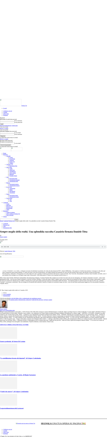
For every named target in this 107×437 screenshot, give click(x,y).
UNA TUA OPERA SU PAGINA (63, 423)
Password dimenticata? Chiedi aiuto (9, 125)
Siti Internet (12, 191)
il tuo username (18, 120)
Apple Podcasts (8, 251)
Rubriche (5, 154)
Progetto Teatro (13, 175)
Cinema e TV (9, 164)
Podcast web (9, 206)
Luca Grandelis (7, 294)
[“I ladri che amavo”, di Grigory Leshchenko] (8, 388)
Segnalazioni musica (14, 185)
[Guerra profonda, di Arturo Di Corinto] (8, 338)
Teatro (7, 194)
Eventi (11, 157)
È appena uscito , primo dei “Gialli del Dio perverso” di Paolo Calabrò (31, 299)
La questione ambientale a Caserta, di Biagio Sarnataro (18, 375)
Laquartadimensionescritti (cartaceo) (12, 408)
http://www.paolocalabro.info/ (7, 310)
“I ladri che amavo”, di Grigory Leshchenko (14, 391)
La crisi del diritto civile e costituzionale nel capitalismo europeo (25, 298)
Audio (7, 204)
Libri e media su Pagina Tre (13, 213)
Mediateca (5, 211)
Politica (11, 163)
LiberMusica (12, 171)
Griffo (10, 168)
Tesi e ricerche (9, 215)
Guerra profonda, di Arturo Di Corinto (12, 341)
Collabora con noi (7, 111)
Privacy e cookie (4, 128)
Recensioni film (13, 166)
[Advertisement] (28, 414)
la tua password (18, 122)
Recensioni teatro (13, 195)
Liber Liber (6, 113)
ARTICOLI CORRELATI (7, 324)
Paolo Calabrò (3, 237)
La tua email (17, 132)
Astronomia (12, 188)
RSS (14, 251)
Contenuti (5, 202)
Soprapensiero (6, 295)
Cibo (10, 201)
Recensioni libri (13, 178)
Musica (8, 182)
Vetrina (5, 216)
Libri (7, 177)
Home (4, 153)
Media (11, 190)
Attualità (8, 156)
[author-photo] (4, 307)
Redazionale (9, 208)
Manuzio (11, 174)
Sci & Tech (9, 187)
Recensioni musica (14, 184)
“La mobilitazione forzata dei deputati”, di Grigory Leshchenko (20, 358)
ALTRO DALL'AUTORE (21, 324)
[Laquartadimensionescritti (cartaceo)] (8, 405)
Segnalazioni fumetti (14, 180)
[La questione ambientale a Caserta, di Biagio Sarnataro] (8, 372)
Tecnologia (12, 192)
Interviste (8, 205)
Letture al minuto (10, 212)
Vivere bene (9, 198)
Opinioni (11, 160)
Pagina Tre (12, 161)
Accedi (5, 108)
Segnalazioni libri (13, 181)
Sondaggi (5, 115)
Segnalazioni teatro (14, 197)
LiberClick (12, 170)
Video (7, 209)
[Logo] (5, 150)
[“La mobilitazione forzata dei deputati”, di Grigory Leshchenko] (8, 355)
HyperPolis (12, 159)
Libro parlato (12, 173)
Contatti (5, 112)
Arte (10, 199)
